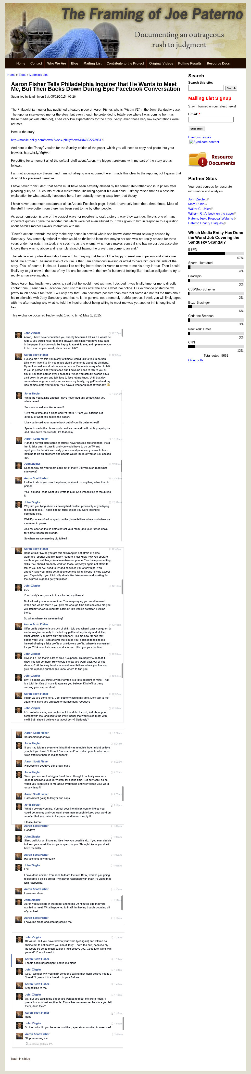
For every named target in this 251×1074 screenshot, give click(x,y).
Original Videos (161, 63)
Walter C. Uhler (199, 209)
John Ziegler (197, 199)
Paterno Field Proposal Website (210, 218)
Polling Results (189, 63)
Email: (194, 114)
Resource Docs (218, 63)
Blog (74, 63)
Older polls (195, 360)
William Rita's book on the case (210, 213)
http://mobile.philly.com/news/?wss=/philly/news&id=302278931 (56, 140)
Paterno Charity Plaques (205, 223)
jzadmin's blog (39, 74)
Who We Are (56, 63)
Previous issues (199, 137)
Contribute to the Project (125, 63)
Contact (36, 63)
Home (20, 63)
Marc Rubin (196, 204)
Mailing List (92, 63)
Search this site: (200, 82)
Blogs (22, 74)
